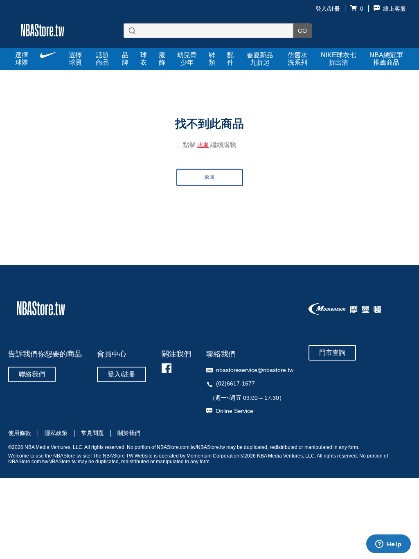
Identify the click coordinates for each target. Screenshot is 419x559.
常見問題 (92, 433)
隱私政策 (56, 433)
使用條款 (19, 433)
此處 (203, 145)
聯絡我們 (32, 374)
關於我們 (128, 433)
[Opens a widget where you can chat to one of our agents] (388, 544)
